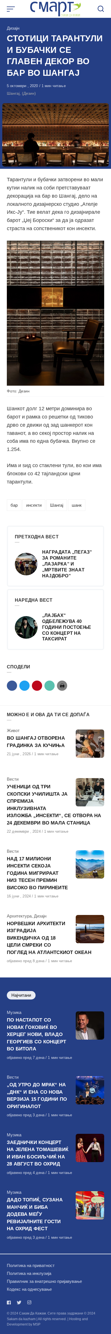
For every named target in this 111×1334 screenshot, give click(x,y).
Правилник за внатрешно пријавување (44, 1281)
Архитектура (19, 916)
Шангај (56, 505)
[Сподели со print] (62, 686)
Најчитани (21, 995)
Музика (14, 1012)
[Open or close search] (100, 9)
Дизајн (13, 28)
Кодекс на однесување (29, 1289)
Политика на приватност (31, 1265)
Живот (13, 730)
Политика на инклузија (29, 1273)
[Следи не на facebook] (10, 1302)
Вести (12, 779)
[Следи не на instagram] (29, 1302)
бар (14, 505)
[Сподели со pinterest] (37, 686)
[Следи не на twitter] (19, 1302)
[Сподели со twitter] (24, 686)
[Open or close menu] (11, 9)
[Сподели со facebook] (12, 686)
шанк (77, 505)
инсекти (34, 505)
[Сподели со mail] (49, 686)
